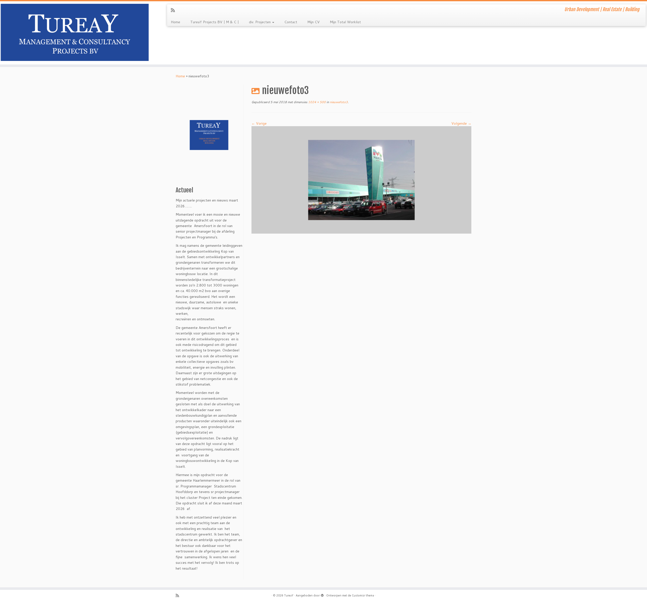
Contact (290, 22)
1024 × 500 (316, 102)
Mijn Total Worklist (345, 22)
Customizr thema (363, 595)
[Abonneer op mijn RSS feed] (174, 10)
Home (175, 22)
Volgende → (461, 123)
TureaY (288, 595)
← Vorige (259, 123)
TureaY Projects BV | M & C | (214, 22)
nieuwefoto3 (338, 102)
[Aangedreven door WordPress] (322, 594)
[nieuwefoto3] (361, 179)
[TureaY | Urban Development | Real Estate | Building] (74, 33)
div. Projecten (260, 22)
